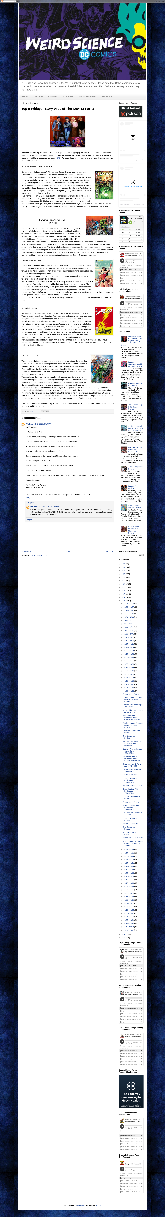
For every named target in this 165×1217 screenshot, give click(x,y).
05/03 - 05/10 (129, 873)
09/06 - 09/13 (129, 657)
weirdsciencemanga (144, 204)
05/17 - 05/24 (129, 866)
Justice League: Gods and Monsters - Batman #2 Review (133, 725)
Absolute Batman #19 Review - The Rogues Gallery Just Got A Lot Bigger (131, 341)
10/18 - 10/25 (129, 637)
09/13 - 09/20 (129, 654)
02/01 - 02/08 (129, 917)
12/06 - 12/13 (129, 614)
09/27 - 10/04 (129, 647)
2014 (124, 934)
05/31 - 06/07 (129, 860)
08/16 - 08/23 (129, 667)
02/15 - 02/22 (129, 910)
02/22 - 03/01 (129, 907)
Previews (68, 96)
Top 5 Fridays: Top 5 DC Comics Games (135, 407)
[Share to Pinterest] (48, 411)
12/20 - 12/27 (129, 607)
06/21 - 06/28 (129, 849)
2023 (124, 574)
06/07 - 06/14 (129, 856)
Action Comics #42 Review (133, 786)
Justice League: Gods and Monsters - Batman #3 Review (133, 699)
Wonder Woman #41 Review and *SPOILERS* (131, 807)
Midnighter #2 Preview (131, 802)
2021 (124, 581)
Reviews (53, 96)
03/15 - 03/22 (129, 897)
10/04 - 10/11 (129, 644)
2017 (124, 594)
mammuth (81, 1205)
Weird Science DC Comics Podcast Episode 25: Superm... (133, 843)
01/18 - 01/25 (129, 923)
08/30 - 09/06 (129, 661)
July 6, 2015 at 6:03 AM (43, 424)
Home (24, 96)
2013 (124, 938)
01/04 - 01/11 (129, 930)
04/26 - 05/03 (129, 876)
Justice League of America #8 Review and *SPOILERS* (135, 428)
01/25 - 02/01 (129, 920)
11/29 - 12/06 (129, 617)
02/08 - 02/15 (129, 913)
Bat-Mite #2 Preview (130, 824)
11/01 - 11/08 (129, 630)
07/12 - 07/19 (129, 684)
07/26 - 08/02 (129, 678)
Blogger (98, 1205)
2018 (124, 591)
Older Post (109, 551)
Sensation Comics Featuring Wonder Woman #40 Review (131, 759)
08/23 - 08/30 (129, 664)
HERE (57, 158)
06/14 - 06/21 (129, 853)
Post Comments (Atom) (41, 555)
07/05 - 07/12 (129, 688)
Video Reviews (87, 96)
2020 (124, 584)
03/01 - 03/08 (129, 903)
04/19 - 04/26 (129, 880)
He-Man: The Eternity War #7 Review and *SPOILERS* (133, 744)
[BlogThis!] (43, 411)
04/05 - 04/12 (129, 886)
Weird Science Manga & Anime (128, 204)
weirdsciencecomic (145, 160)
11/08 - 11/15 (129, 627)
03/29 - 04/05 (129, 890)
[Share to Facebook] (47, 411)
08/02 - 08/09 (129, 674)
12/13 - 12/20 (129, 610)
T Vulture (29, 424)
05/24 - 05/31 (129, 863)
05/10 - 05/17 (129, 870)
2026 (124, 564)
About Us (106, 96)
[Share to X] (45, 411)
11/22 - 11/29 (129, 620)
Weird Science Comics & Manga (129, 160)
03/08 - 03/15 (129, 900)
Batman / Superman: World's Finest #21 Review (135, 364)
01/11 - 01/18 (129, 927)
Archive (38, 96)
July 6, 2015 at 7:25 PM (50, 506)
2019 (124, 587)
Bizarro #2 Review (130, 775)
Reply (28, 498)
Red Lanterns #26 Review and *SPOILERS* (135, 450)
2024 (124, 570)
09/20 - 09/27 (129, 651)
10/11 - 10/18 (129, 641)
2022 (124, 577)
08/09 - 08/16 (129, 671)
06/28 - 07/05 (129, 691)
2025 (124, 567)
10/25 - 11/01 (129, 634)
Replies (31, 503)
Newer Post (26, 551)
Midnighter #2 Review (131, 694)
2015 (124, 601)
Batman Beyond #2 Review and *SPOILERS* (130, 780)
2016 (124, 597)
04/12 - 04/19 (129, 883)
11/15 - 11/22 (129, 624)
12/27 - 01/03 (129, 604)
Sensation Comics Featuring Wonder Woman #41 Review (131, 718)
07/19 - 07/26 (129, 681)
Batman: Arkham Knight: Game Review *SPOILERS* (132, 751)
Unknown (34, 506)
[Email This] (42, 411)
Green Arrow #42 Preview (133, 838)
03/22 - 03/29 (129, 893)
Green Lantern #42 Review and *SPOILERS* (130, 791)
